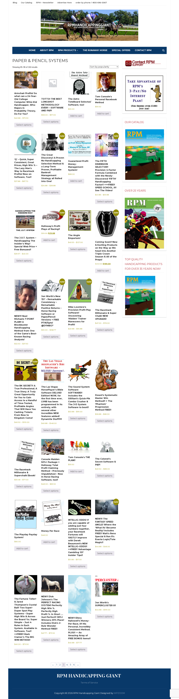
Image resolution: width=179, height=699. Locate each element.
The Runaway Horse (95, 50)
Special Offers (121, 50)
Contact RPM (143, 50)
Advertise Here (64, 2)
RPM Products (67, 50)
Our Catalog (26, 2)
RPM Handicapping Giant (89, 675)
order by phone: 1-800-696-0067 (91, 2)
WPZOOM (119, 693)
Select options (23, 125)
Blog (15, 2)
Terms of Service (89, 682)
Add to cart (76, 116)
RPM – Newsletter (44, 2)
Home (32, 50)
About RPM (47, 50)
